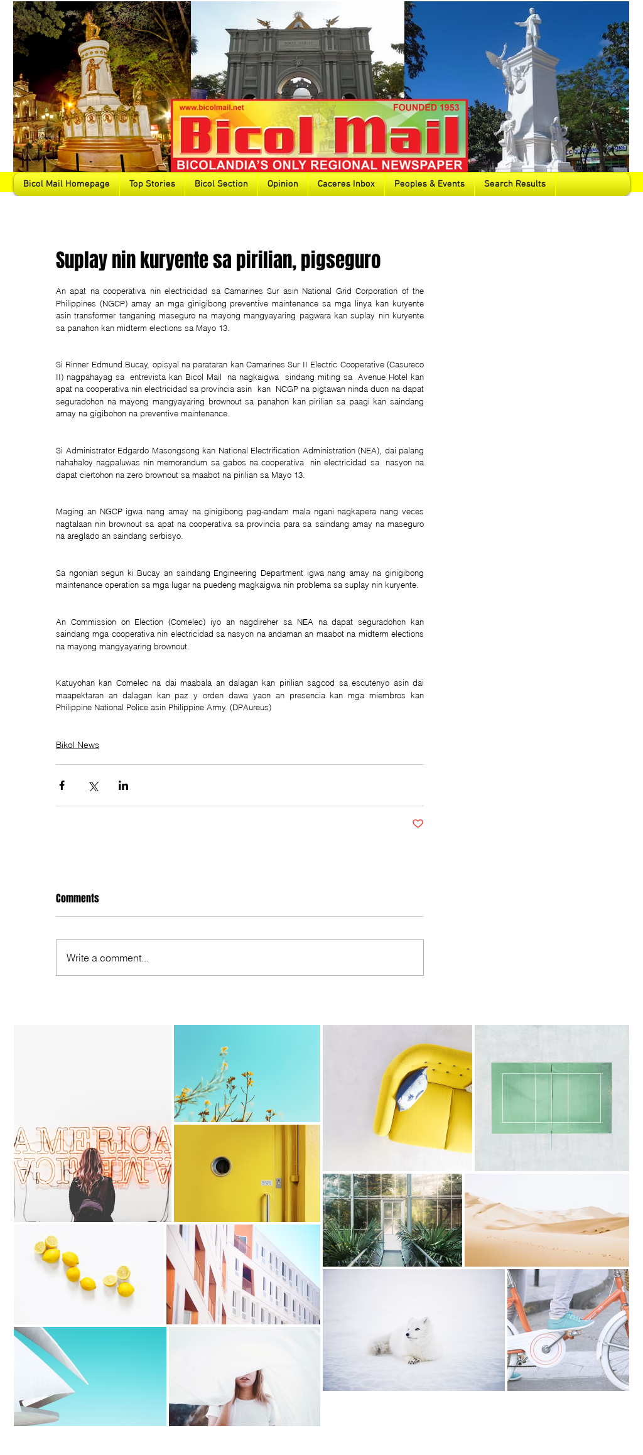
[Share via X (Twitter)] (93, 785)
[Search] (616, 98)
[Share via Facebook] (62, 785)
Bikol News (77, 744)
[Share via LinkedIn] (123, 785)
